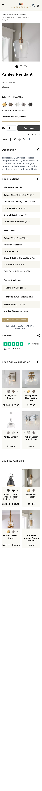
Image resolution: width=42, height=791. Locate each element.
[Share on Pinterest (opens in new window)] (19, 139)
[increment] (14, 127)
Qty (3, 128)
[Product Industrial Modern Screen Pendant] (31, 519)
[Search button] (33, 5)
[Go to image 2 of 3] (21, 66)
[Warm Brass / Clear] (4, 104)
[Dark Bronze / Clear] (10, 104)
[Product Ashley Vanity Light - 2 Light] (31, 420)
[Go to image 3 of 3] (25, 66)
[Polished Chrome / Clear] (17, 104)
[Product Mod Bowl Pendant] (31, 478)
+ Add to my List (33, 134)
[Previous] (4, 391)
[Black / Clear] (30, 104)
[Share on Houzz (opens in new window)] (23, 139)
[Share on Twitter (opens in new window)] (14, 139)
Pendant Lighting (8, 17)
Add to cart (29, 128)
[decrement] (14, 129)
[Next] (17, 391)
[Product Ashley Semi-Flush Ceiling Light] (31, 379)
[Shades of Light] (21, 5)
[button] (21, 42)
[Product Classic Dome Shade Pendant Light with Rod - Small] (11, 478)
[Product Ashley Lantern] (11, 420)
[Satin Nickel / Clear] (23, 104)
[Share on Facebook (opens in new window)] (10, 139)
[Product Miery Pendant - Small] (11, 519)
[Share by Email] (28, 139)
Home (4, 14)
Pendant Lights (22, 17)
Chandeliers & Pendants (16, 14)
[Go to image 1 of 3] (16, 66)
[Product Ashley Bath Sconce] (11, 379)
